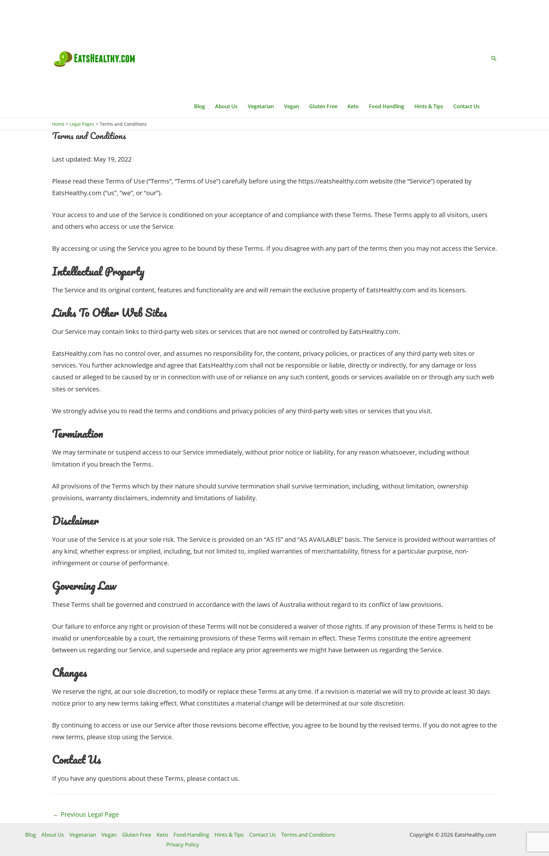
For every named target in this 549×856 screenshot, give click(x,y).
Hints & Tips (428, 106)
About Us (226, 106)
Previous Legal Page (86, 814)
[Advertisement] (337, 47)
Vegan (291, 106)
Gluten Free (323, 106)
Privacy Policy (182, 844)
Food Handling (386, 106)
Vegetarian (261, 106)
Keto (353, 106)
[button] (494, 59)
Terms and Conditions (308, 834)
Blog (199, 106)
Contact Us (466, 106)
